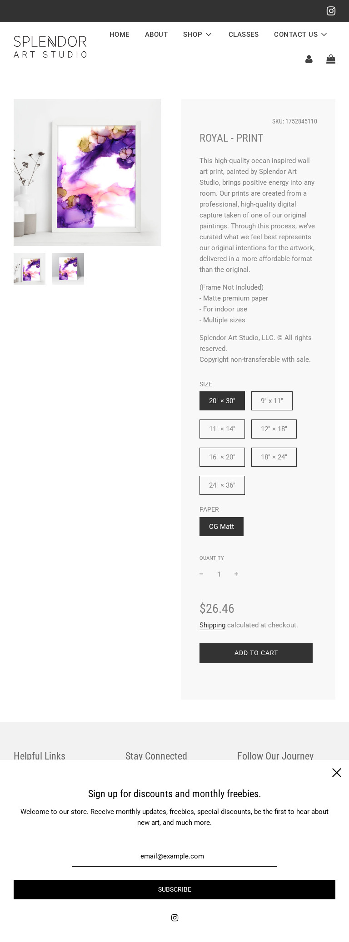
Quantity (211, 558)
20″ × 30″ (222, 401)
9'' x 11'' (272, 401)
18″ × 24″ (274, 457)
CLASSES (244, 34)
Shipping (212, 625)
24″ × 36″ (222, 485)
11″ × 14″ (222, 429)
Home (120, 34)
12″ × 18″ (274, 429)
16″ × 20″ (222, 457)
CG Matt (221, 527)
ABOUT (156, 34)
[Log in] (309, 59)
